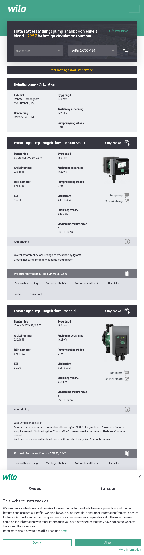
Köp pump (116, 195)
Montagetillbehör (56, 283)
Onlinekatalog (114, 201)
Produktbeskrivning (26, 283)
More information (129, 549)
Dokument (36, 294)
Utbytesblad (113, 143)
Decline (37, 542)
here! (64, 531)
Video (18, 294)
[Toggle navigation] (134, 9)
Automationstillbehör (87, 283)
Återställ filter (119, 30)
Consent (35, 488)
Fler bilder (113, 283)
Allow (107, 542)
